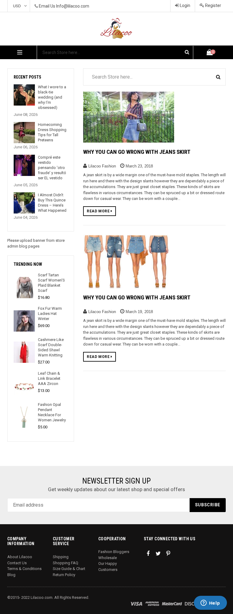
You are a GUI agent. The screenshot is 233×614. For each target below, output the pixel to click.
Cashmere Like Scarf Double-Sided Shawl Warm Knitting (51, 347)
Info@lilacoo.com (72, 6)
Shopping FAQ (65, 563)
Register (212, 5)
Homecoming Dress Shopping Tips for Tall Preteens (52, 132)
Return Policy (64, 574)
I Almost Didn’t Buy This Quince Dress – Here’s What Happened (52, 203)
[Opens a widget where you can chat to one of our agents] (210, 603)
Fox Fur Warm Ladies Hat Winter (50, 313)
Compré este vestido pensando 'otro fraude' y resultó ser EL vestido (52, 167)
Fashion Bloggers (113, 551)
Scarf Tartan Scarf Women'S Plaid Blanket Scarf (51, 283)
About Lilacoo (19, 557)
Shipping (61, 557)
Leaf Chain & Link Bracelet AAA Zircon (49, 378)
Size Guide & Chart (69, 568)
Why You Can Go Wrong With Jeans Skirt (137, 151)
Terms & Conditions (24, 568)
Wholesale (107, 557)
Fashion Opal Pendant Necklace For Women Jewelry (52, 412)
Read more (99, 211)
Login (184, 5)
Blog (11, 574)
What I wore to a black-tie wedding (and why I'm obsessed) (52, 97)
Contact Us (17, 563)
